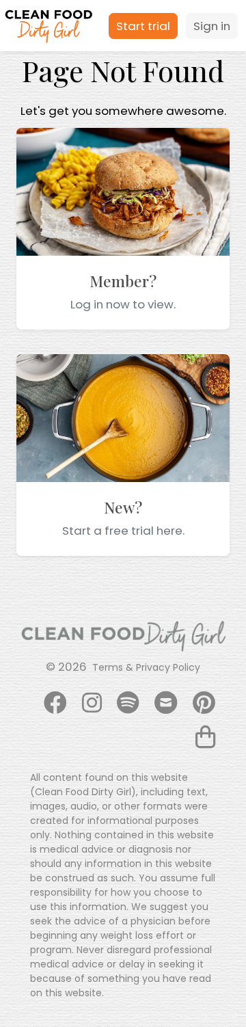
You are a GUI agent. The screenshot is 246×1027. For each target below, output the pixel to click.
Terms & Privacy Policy (146, 667)
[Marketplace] (205, 737)
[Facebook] (55, 703)
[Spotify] (128, 703)
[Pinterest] (204, 703)
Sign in (211, 26)
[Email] (166, 703)
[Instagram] (92, 703)
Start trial (143, 26)
